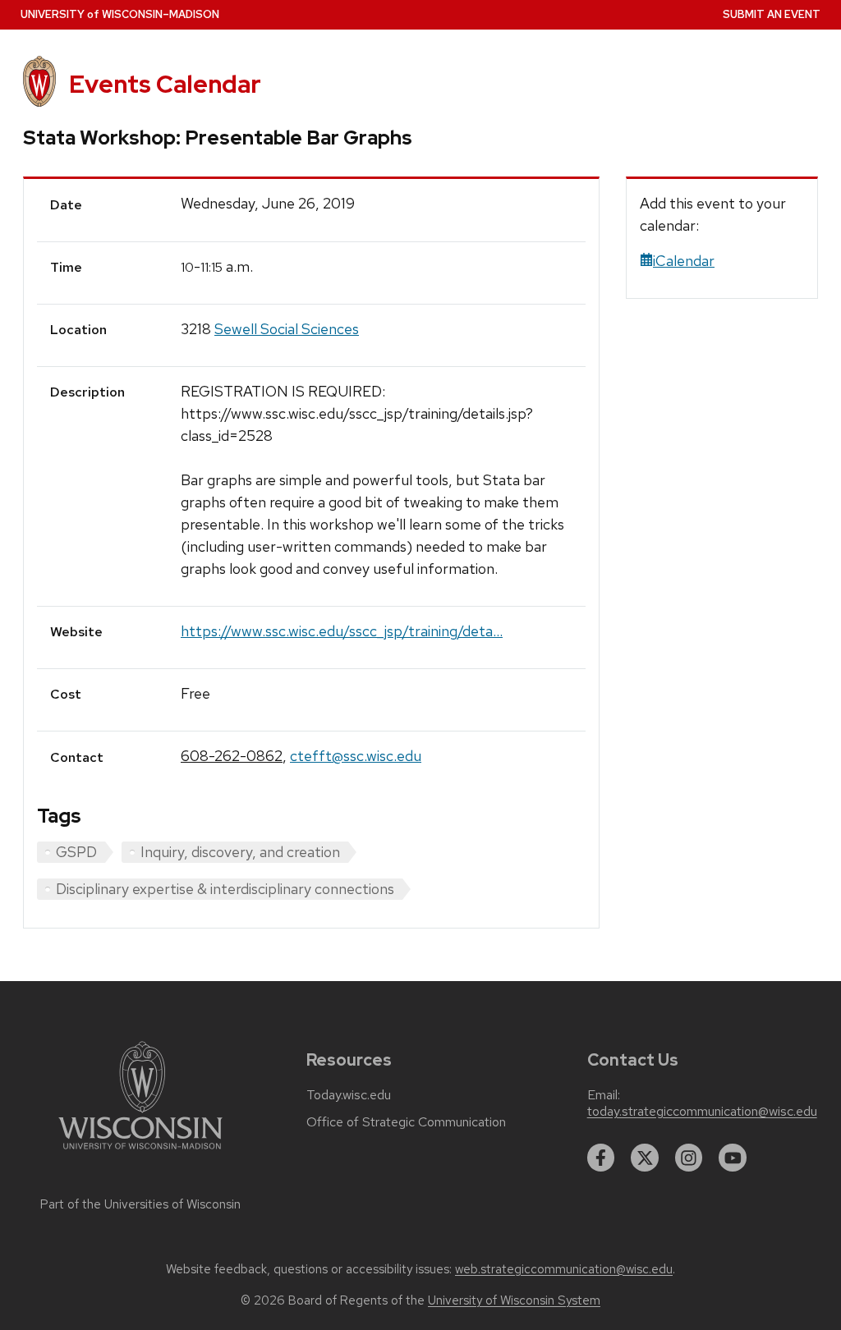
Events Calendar (165, 84)
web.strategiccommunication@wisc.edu (564, 1269)
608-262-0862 (232, 755)
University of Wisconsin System (514, 1300)
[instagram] (689, 1158)
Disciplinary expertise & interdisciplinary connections (225, 888)
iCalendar (684, 260)
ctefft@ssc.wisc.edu (355, 755)
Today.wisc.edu (348, 1095)
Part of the (140, 1204)
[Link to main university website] (140, 1152)
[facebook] (601, 1158)
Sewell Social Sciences (286, 328)
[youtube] (733, 1158)
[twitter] (645, 1158)
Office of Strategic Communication (406, 1122)
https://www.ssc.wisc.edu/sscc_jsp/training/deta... (342, 630)
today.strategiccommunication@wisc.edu (702, 1111)
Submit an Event (771, 14)
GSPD (76, 851)
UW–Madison (120, 14)
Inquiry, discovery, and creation (240, 851)
